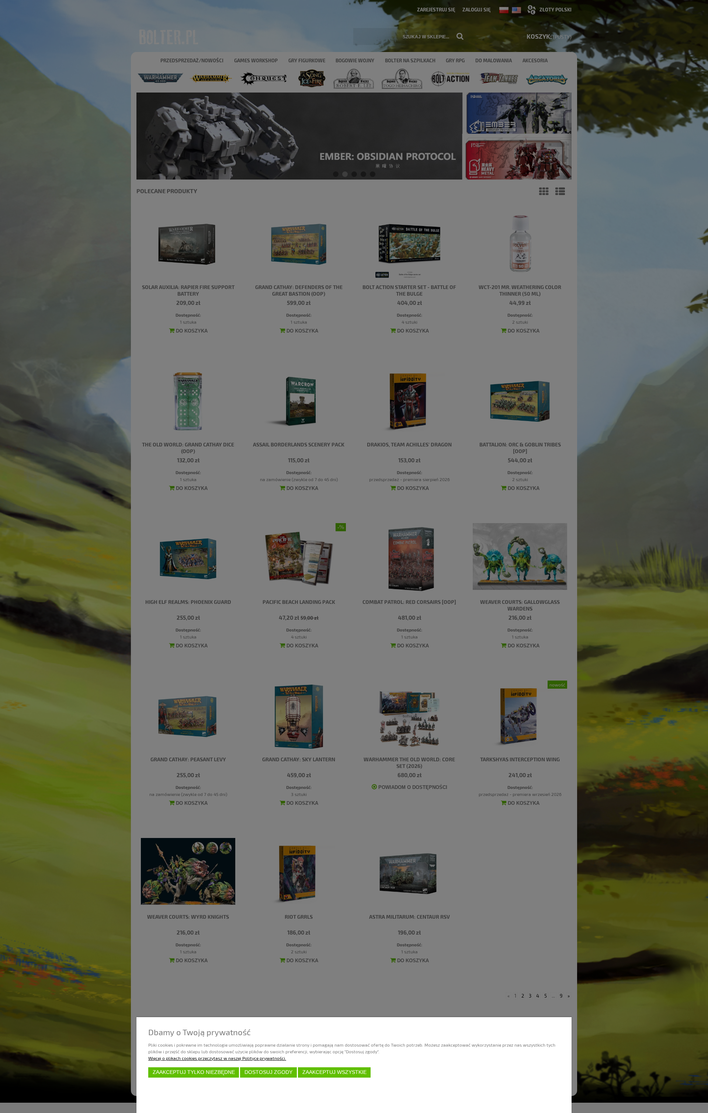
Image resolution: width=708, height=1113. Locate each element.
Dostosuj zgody (268, 1072)
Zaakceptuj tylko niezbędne (194, 1072)
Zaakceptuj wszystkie (334, 1072)
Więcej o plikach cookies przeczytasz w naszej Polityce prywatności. (217, 1058)
